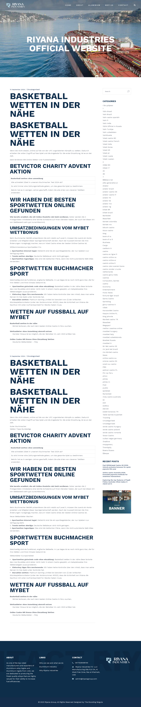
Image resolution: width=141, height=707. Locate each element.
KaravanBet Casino (111, 310)
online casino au (110, 358)
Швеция (106, 453)
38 (104, 174)
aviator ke (107, 201)
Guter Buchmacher (18, 426)
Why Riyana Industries (48, 670)
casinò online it (109, 263)
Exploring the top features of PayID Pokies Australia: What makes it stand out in (116, 482)
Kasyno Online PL (110, 313)
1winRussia (107, 135)
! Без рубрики (108, 105)
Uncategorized (109, 424)
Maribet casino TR (110, 319)
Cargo (105, 245)
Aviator (106, 186)
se (104, 400)
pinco (105, 376)
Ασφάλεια (106, 441)
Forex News (108, 293)
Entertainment (109, 290)
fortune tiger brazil (111, 296)
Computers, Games (111, 281)
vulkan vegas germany (112, 438)
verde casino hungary (112, 427)
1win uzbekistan (109, 132)
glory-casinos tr (109, 305)
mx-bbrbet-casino (110, 352)
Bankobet (107, 216)
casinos (106, 278)
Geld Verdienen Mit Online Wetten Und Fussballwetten (33, 160)
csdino (105, 284)
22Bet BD (106, 165)
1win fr (105, 120)
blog (104, 233)
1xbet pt (106, 153)
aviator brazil (108, 189)
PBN (104, 367)
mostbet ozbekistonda (112, 337)
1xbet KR (106, 150)
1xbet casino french (111, 141)
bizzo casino (108, 230)
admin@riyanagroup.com (86, 679)
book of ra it (108, 239)
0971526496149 (81, 663)
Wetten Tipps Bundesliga (20, 429)
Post (104, 385)
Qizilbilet (106, 391)
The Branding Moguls (94, 702)
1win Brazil (107, 114)
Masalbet (106, 322)
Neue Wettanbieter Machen (21, 516)
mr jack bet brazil (110, 349)
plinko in (106, 382)
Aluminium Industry (48, 667)
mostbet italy (108, 334)
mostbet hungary (110, 331)
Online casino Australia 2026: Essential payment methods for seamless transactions (115, 474)
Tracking (106, 418)
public (105, 388)
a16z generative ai (110, 183)
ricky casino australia (112, 397)
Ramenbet (107, 394)
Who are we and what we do (51, 663)
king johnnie (108, 316)
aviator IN (107, 198)
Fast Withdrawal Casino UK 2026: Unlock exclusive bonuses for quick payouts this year (117, 467)
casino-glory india (110, 275)
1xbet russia (108, 156)
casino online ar (109, 260)
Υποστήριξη (107, 447)
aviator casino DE (110, 192)
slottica (106, 406)
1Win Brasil (107, 111)
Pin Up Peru (108, 373)
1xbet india (107, 144)
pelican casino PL (110, 370)
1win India (107, 123)
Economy (106, 287)
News (105, 355)
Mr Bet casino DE (110, 346)
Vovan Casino (108, 435)
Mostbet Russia (109, 340)
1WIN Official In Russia (112, 126)
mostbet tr (107, 343)
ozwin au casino (109, 364)
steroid (106, 409)
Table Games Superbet (112, 415)
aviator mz (107, 204)
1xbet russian (108, 159)
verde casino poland (111, 430)
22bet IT (106, 168)
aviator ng (107, 207)
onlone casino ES (110, 361)
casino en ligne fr (110, 254)
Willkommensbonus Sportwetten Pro (25, 247)
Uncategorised (109, 421)
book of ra (107, 236)
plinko (105, 379)
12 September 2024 (17, 89)
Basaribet (107, 219)
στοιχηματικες (108, 444)
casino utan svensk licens (113, 266)
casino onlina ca (109, 257)
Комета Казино (108, 450)
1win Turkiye (108, 129)
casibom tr (107, 248)
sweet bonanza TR (110, 412)
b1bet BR (106, 210)
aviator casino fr (109, 195)
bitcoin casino (108, 227)
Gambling (107, 302)
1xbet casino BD (109, 138)
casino (105, 251)
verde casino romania (112, 432)
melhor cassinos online (112, 328)
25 (104, 171)
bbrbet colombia (110, 221)
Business (106, 242)
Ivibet (105, 307)
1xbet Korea (108, 147)
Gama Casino (108, 299)
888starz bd (108, 180)
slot (104, 403)
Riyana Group (50, 702)
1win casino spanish (111, 117)
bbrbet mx (107, 224)
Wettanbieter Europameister (22, 556)
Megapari (106, 325)
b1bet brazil (108, 213)
